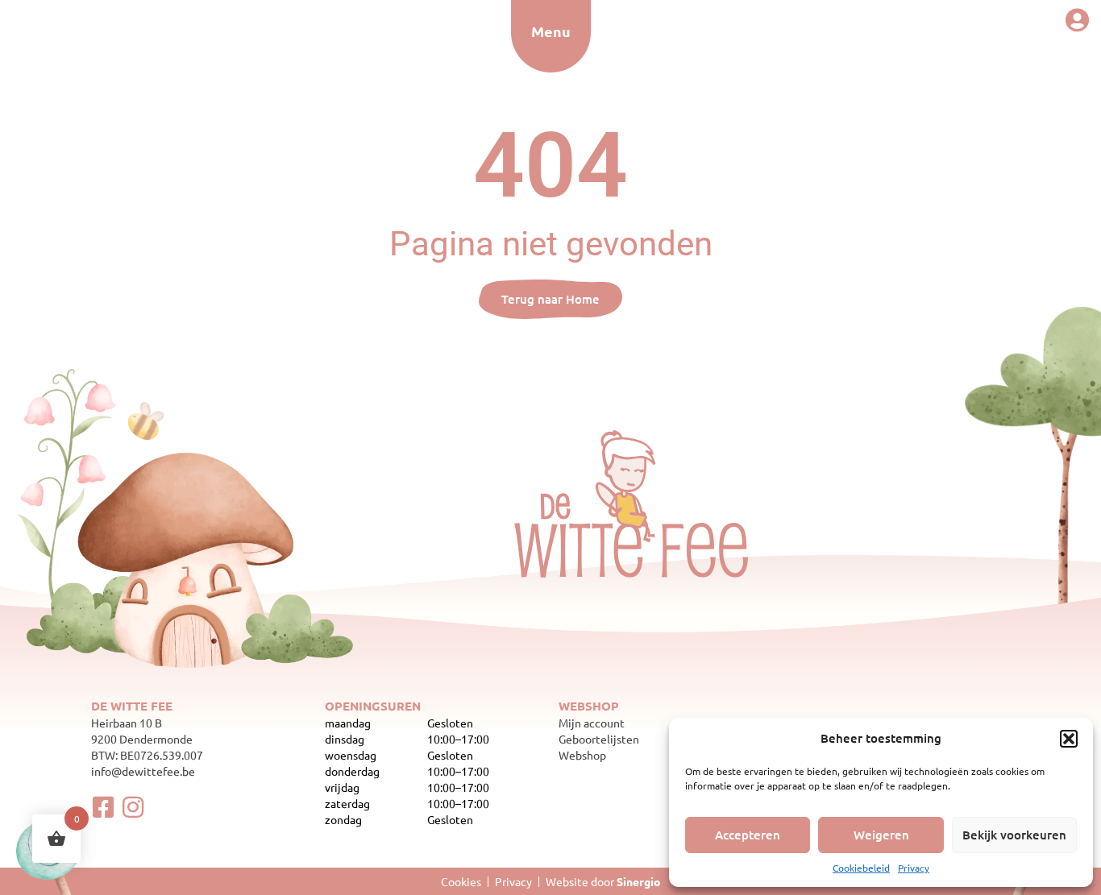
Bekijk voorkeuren (1014, 835)
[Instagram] (133, 807)
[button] (1069, 739)
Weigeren (881, 835)
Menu (551, 31)
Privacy (913, 867)
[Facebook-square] (103, 807)
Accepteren (747, 835)
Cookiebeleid (861, 867)
